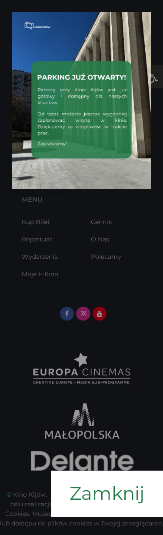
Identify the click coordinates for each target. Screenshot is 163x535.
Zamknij (107, 493)
